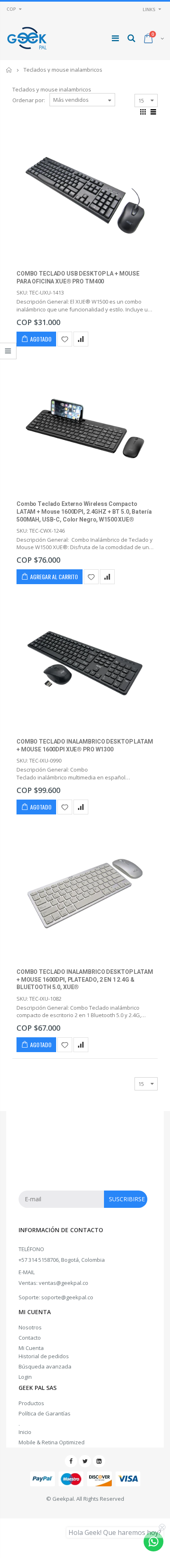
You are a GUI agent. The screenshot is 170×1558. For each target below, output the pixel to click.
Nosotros (30, 1327)
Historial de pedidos (44, 1356)
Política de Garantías (45, 1413)
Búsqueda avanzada (45, 1366)
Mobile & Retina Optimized (52, 1442)
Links (149, 9)
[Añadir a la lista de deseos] (64, 339)
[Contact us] (153, 1541)
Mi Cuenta (31, 1348)
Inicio (9, 70)
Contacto (30, 1337)
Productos (31, 1403)
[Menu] (115, 38)
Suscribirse (127, 1199)
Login (25, 1376)
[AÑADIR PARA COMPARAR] (80, 339)
